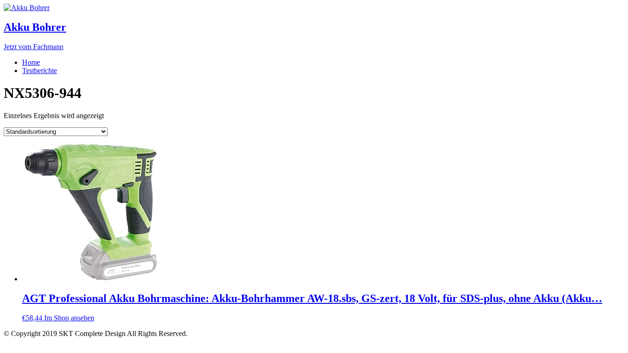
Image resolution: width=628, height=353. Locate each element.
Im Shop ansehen (69, 318)
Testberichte (39, 70)
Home (31, 62)
